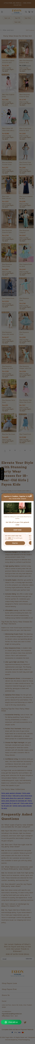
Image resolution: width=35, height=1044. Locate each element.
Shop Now (15, 543)
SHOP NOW (17, 530)
